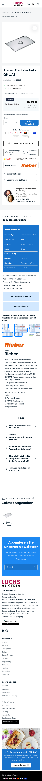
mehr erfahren (19, 765)
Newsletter (6, 715)
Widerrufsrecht (8, 702)
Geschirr (5, 642)
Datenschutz (7, 692)
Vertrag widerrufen (10, 721)
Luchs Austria (13, 775)
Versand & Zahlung (9, 695)
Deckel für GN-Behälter (21, 13)
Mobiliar (5, 668)
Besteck (5, 645)
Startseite (5, 13)
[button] (2, 3)
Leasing (5, 712)
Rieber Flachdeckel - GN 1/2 (13, 16)
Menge (6, 118)
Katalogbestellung (9, 718)
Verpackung (6, 661)
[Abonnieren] (35, 567)
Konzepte (5, 674)
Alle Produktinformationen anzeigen (19, 93)
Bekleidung (6, 671)
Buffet (4, 652)
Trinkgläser (6, 649)
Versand (6, 114)
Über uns (5, 705)
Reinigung (6, 665)
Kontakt (5, 686)
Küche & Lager (7, 655)
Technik (5, 658)
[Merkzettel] (33, 3)
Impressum (6, 689)
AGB (3, 699)
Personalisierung (8, 708)
